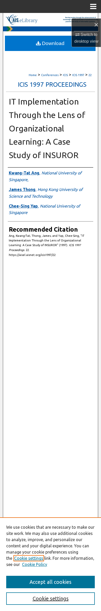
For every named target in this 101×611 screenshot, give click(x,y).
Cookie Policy (34, 564)
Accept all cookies (50, 582)
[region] (50, 564)
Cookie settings (28, 558)
